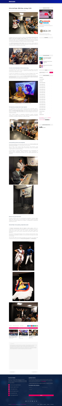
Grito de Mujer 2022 (42, 102)
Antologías (41, 77)
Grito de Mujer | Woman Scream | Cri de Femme (17, 10)
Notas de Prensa (42, 111)
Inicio (38, 404)
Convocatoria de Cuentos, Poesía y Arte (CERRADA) (47, 58)
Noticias (41, 112)
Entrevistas (41, 80)
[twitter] (30, 401)
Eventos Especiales (42, 82)
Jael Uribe (49, 117)
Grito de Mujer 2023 (42, 104)
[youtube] (32, 401)
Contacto (48, 404)
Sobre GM (41, 404)
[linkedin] (34, 401)
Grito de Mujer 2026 (42, 109)
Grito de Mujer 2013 (42, 87)
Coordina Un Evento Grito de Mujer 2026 (47, 62)
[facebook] (26, 401)
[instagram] (28, 401)
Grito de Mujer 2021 (42, 101)
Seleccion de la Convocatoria (47, 65)
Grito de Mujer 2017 (42, 94)
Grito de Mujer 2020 (42, 99)
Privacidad (51, 404)
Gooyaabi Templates (23, 404)
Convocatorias (42, 79)
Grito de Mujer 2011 (42, 84)
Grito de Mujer (41, 117)
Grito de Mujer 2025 (42, 107)
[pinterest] (36, 401)
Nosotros (44, 404)
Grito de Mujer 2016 (42, 92)
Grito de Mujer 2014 (42, 89)
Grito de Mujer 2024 (42, 106)
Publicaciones (42, 114)
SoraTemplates (14, 404)
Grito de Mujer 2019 (42, 97)
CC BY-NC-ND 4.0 (42, 119)
